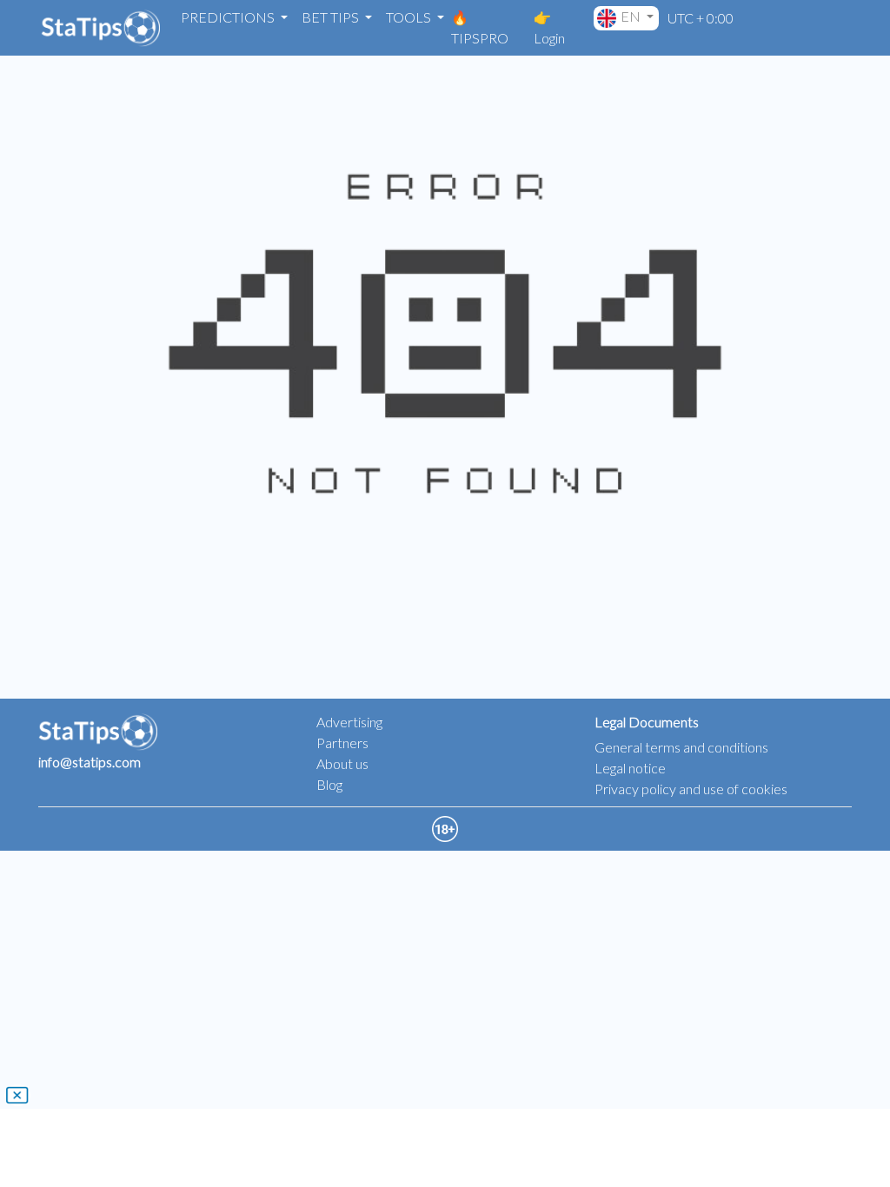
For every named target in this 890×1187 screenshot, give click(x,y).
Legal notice (630, 767)
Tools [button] (410, 17)
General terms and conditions (681, 747)
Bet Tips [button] (332, 17)
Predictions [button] (229, 17)
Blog (329, 784)
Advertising (349, 721)
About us (342, 763)
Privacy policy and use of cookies (690, 788)
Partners (342, 742)
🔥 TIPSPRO (479, 27)
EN (632, 16)
